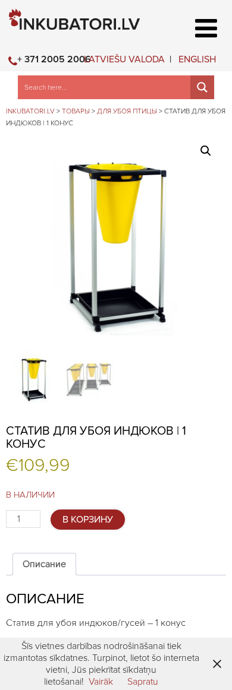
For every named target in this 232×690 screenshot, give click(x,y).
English (197, 59)
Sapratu (142, 681)
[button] (206, 151)
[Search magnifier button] (202, 87)
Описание (44, 564)
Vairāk (101, 681)
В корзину (87, 519)
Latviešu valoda (124, 59)
